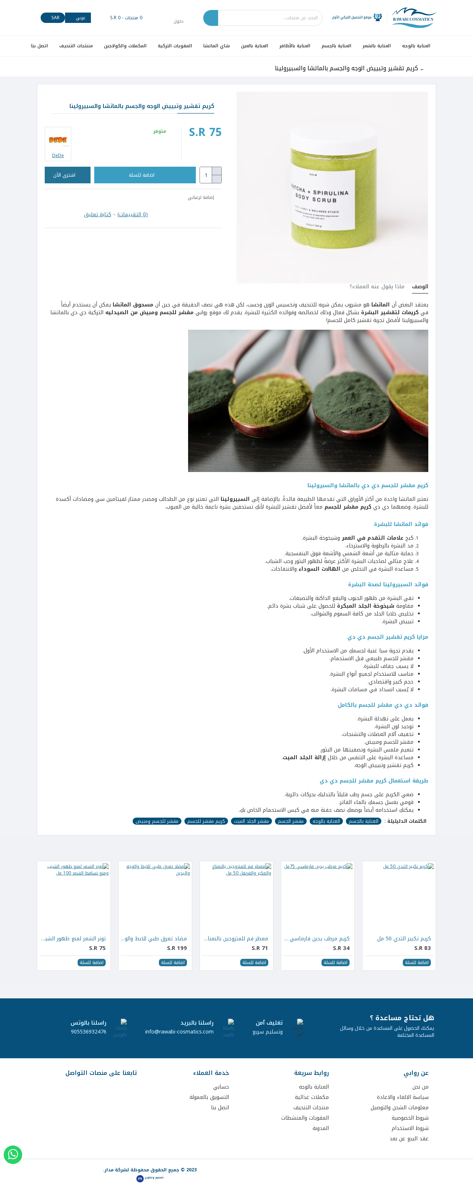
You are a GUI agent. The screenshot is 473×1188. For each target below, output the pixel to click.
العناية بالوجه (326, 821)
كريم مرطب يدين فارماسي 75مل (316, 939)
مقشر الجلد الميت (251, 821)
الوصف (420, 288)
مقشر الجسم (291, 821)
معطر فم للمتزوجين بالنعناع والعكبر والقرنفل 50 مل (235, 939)
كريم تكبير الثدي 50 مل (404, 939)
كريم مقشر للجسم (206, 821)
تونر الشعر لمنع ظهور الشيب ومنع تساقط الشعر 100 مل (72, 939)
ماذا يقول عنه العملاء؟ (377, 288)
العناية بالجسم (363, 821)
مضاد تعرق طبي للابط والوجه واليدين (153, 939)
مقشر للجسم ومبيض (157, 821)
